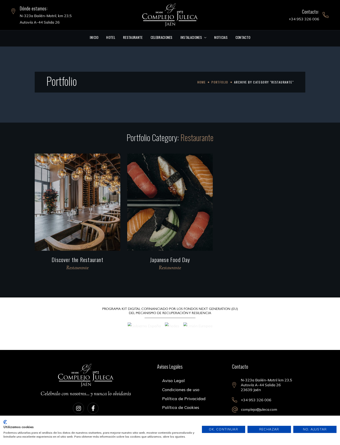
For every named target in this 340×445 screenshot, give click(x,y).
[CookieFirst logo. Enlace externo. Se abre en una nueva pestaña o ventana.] (5, 422)
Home (201, 82)
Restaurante (77, 268)
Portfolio (219, 82)
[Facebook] (93, 408)
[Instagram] (78, 408)
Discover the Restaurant (77, 259)
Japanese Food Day (170, 259)
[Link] (170, 14)
